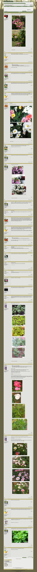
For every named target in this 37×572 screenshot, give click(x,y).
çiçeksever (6, 73)
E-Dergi (15, 3)
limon (5, 53)
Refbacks (5, 565)
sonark (5, 271)
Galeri (12, 3)
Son (31, 557)
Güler (5, 145)
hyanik (5, 262)
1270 (30, 9)
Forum (10, 3)
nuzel (5, 253)
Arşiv (30, 569)
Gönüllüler (21, 3)
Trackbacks (5, 564)
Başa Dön (32, 569)
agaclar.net (28, 569)
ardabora (5, 365)
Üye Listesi (22, 6)
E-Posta (24, 3)
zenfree (5, 155)
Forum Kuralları (5, 566)
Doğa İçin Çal (7, 3)
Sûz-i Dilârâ (6, 287)
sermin (5, 246)
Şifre (24, 5)
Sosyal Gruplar (18, 3)
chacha (5, 296)
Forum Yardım (15, 6)
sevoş (11, 141)
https (32, 5)
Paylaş (31, 69)
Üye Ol (6, 6)
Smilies (5, 563)
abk (4, 217)
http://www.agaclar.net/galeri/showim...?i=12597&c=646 (17, 53)
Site (4, 3)
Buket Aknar (6, 103)
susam (5, 519)
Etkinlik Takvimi (28, 6)
